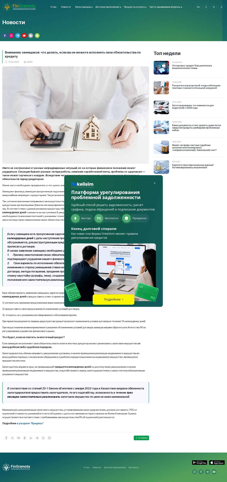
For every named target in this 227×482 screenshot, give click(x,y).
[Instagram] (49, 438)
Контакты (133, 467)
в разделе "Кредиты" (30, 423)
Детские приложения (115, 467)
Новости (66, 6)
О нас (53, 6)
